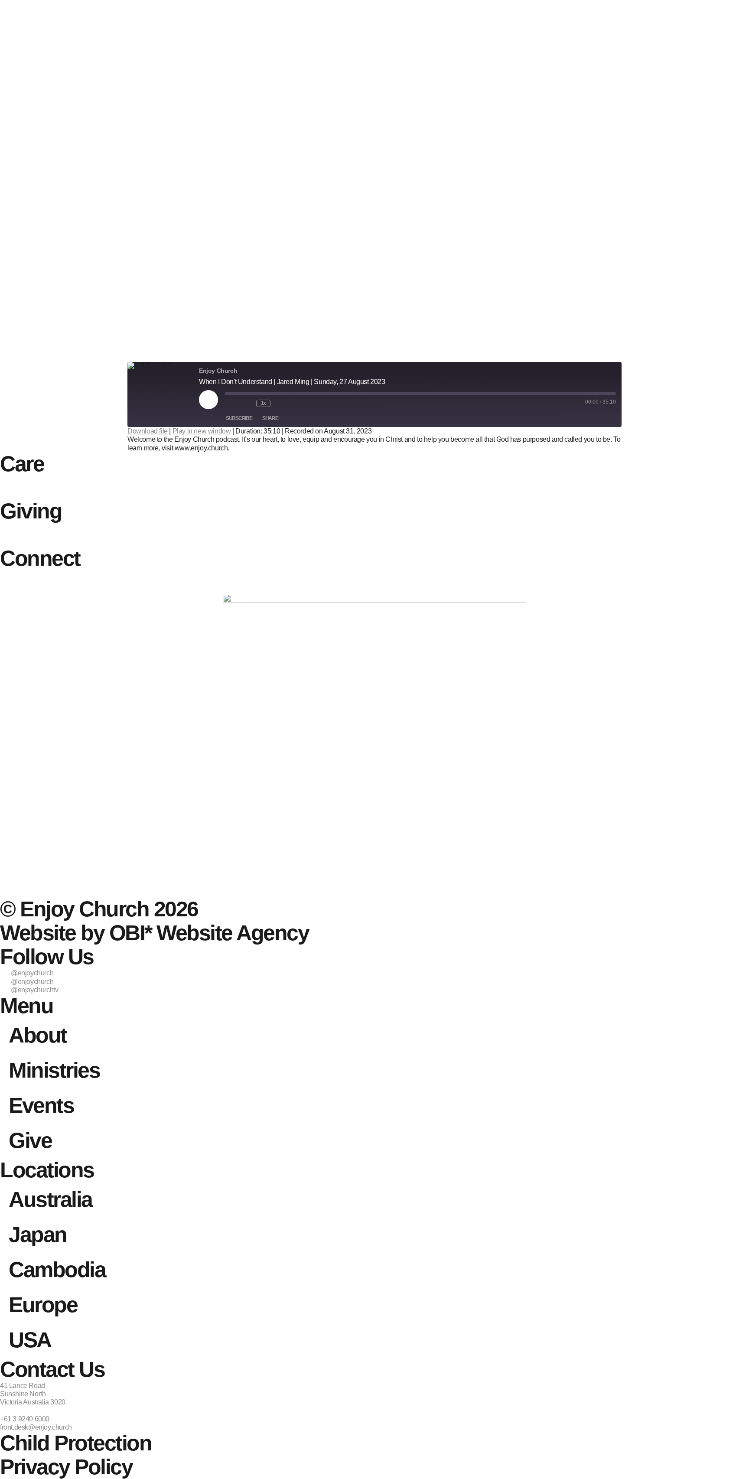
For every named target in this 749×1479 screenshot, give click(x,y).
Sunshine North (23, 1394)
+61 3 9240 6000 (24, 1419)
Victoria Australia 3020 (32, 1402)
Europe (43, 1305)
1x (263, 403)
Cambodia (57, 1269)
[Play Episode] (208, 399)
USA (30, 1340)
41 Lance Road (22, 1385)
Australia (50, 1199)
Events (41, 1105)
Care (22, 464)
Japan (38, 1234)
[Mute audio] (232, 403)
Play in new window (202, 431)
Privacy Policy (66, 1467)
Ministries (54, 1070)
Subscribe (239, 418)
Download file (147, 431)
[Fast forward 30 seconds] (282, 403)
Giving (31, 511)
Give (30, 1140)
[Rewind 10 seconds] (247, 403)
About (38, 1035)
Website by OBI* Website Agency (154, 933)
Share (270, 418)
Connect (40, 558)
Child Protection (75, 1443)
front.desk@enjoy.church (36, 1427)
